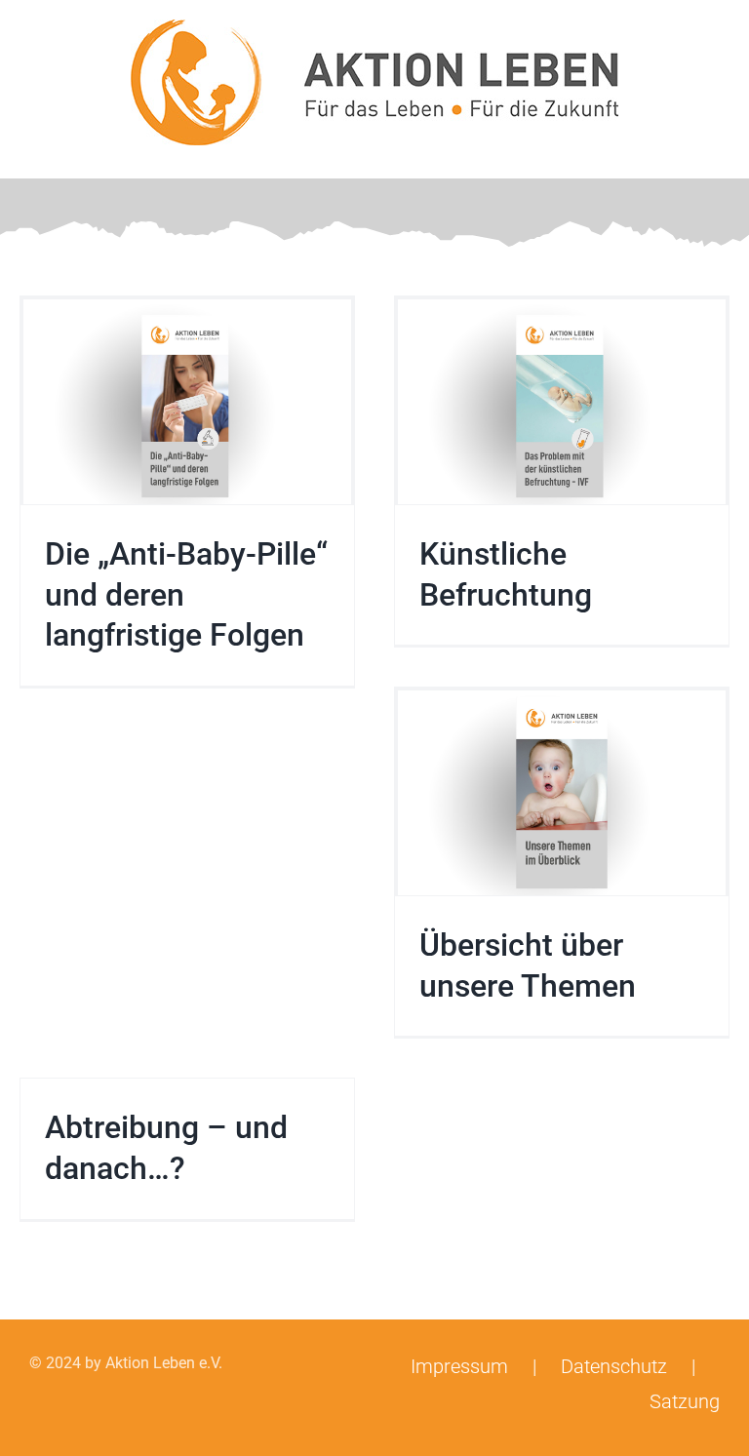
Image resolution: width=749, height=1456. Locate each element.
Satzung (685, 1401)
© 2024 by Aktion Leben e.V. (125, 1363)
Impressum (459, 1366)
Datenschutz (614, 1366)
